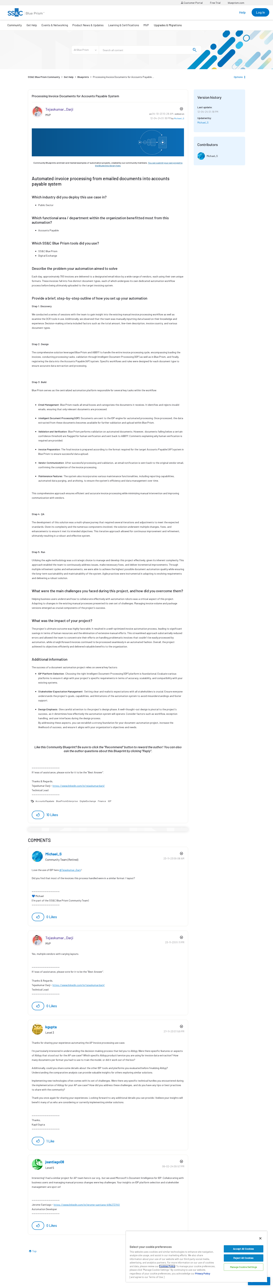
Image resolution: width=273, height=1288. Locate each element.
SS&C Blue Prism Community (44, 76)
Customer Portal (193, 2)
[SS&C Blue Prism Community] (26, 12)
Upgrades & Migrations (168, 25)
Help (242, 12)
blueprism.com (236, 2)
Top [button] (34, 1251)
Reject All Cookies (243, 1257)
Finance (102, 801)
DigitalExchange (88, 801)
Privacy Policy (202, 1273)
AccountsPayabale (44, 801)
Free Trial (215, 2)
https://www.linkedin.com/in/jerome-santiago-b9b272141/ (87, 1204)
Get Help (32, 25)
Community (14, 25)
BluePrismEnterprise (67, 801)
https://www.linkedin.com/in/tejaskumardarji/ (79, 785)
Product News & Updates (88, 25)
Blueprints (83, 76)
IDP (109, 801)
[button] (38, 815)
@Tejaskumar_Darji (70, 869)
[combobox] (150, 49)
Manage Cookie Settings (243, 1267)
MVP (146, 25)
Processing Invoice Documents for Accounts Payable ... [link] (123, 76)
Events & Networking (54, 25)
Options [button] (238, 76)
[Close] (260, 1238)
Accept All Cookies (243, 1248)
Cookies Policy (167, 1266)
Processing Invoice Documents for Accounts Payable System (75, 96)
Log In (260, 12)
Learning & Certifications (123, 25)
